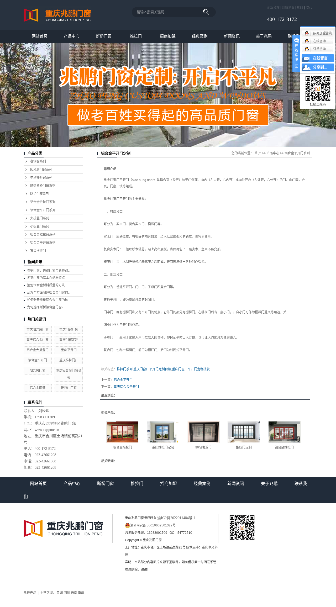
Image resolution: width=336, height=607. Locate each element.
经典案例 (200, 36)
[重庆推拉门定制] (163, 432)
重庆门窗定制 (68, 340)
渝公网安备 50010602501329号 (153, 525)
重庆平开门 (69, 350)
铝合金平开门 (37, 360)
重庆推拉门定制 (163, 447)
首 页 (257, 153)
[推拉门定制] (244, 432)
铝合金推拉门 (122, 447)
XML (309, 7)
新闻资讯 (232, 36)
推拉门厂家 (69, 388)
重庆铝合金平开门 (126, 387)
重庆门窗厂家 (68, 329)
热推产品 (30, 593)
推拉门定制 (244, 447)
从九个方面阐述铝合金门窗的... (48, 292)
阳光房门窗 (37, 370)
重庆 (81, 593)
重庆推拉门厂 (68, 360)
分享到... (320, 67)
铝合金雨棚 (37, 388)
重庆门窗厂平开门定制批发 (191, 369)
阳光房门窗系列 (41, 169)
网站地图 (288, 7)
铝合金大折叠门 (38, 350)
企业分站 (273, 7)
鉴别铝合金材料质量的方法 (46, 285)
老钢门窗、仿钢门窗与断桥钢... (48, 270)
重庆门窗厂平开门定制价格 (152, 369)
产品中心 (72, 36)
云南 (74, 593)
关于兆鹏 (264, 36)
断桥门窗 (104, 36)
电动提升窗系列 (41, 178)
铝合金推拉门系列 (42, 202)
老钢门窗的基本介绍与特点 (46, 278)
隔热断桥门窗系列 (42, 186)
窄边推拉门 (38, 251)
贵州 (60, 593)
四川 (67, 593)
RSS (300, 7)
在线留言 (320, 58)
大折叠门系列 (39, 218)
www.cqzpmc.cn (47, 430)
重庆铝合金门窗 (38, 340)
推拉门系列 (125, 369)
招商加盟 (168, 36)
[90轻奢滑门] (203, 432)
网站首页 (40, 36)
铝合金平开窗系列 (42, 243)
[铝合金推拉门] (122, 432)
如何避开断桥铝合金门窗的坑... (48, 300)
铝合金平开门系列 (42, 210)
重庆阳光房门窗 (38, 329)
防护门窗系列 (39, 194)
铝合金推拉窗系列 (42, 234)
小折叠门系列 (39, 226)
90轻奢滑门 (203, 447)
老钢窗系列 (38, 161)
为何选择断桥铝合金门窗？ (46, 307)
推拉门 (136, 36)
